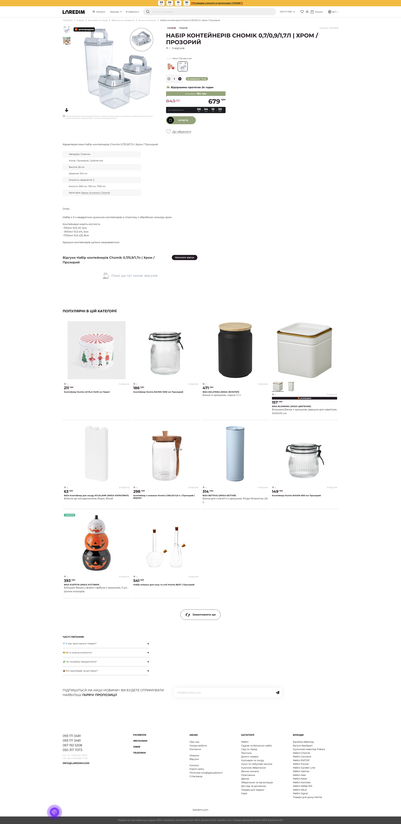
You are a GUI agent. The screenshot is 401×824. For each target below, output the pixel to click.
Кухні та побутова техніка (256, 763)
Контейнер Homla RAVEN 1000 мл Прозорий (158, 392)
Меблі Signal (300, 793)
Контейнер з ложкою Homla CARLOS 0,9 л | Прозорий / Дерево (164, 496)
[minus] (168, 78)
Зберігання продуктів (123, 20)
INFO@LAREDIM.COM (76, 763)
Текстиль (246, 752)
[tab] (106, 643)
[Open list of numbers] (294, 11)
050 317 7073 (72, 750)
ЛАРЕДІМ (68, 20)
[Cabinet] (307, 11)
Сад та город (249, 749)
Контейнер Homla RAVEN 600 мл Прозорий (296, 495)
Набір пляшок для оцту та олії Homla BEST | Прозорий (163, 584)
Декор (245, 778)
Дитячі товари (249, 756)
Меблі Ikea (299, 775)
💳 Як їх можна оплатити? (77, 652)
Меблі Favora (301, 763)
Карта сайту (197, 768)
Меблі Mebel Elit (302, 786)
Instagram (140, 740)
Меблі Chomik (301, 752)
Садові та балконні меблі (256, 745)
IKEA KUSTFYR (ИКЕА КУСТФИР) (81, 584)
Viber (136, 746)
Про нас (194, 741)
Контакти (195, 749)
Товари (80, 20)
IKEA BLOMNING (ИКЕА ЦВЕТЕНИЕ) (291, 406)
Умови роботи (198, 745)
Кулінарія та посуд (98, 20)
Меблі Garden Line (304, 767)
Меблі (244, 741)
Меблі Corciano (302, 756)
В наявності (132, 11)
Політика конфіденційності (206, 772)
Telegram (139, 752)
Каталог (100, 11)
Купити (183, 120)
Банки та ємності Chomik (95, 192)
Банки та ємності (147, 20)
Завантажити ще (204, 614)
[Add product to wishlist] (126, 323)
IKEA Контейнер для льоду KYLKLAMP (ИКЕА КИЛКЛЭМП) (96, 495)
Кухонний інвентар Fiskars (309, 749)
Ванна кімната (250, 771)
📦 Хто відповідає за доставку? (80, 670)
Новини (194, 755)
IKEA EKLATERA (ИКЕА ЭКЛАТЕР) (221, 392)
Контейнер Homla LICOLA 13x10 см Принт (87, 392)
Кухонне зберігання (253, 767)
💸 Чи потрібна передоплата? (80, 661)
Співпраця (196, 776)
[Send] (277, 692)
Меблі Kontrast (302, 782)
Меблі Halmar (301, 771)
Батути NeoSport (303, 745)
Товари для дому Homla (307, 797)
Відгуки (194, 759)
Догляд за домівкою (253, 786)
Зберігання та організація (257, 782)
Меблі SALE (300, 789)
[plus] (179, 78)
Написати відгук (184, 257)
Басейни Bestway (303, 741)
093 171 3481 (286, 11)
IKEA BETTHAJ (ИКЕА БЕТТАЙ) (219, 495)
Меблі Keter (300, 778)
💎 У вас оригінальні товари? (79, 643)
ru (337, 11)
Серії (244, 793)
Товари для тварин (252, 789)
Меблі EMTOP (301, 760)
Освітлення (248, 775)
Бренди (115, 11)
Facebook (139, 734)
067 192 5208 (72, 745)
